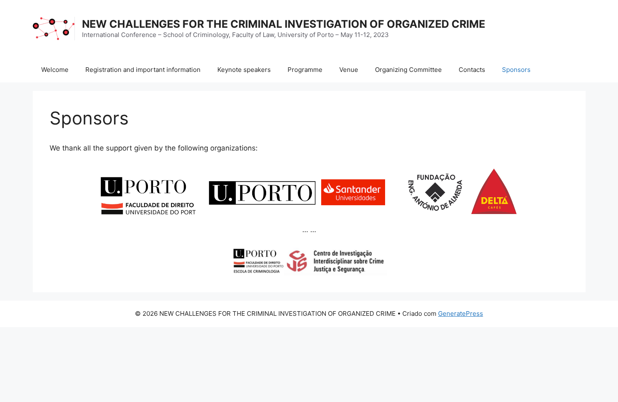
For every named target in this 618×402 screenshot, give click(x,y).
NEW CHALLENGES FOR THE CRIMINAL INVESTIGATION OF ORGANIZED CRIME (283, 24)
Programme (305, 70)
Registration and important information (143, 70)
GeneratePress (460, 313)
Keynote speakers (244, 70)
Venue (348, 70)
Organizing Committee (408, 70)
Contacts (472, 70)
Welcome (55, 70)
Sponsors (516, 70)
